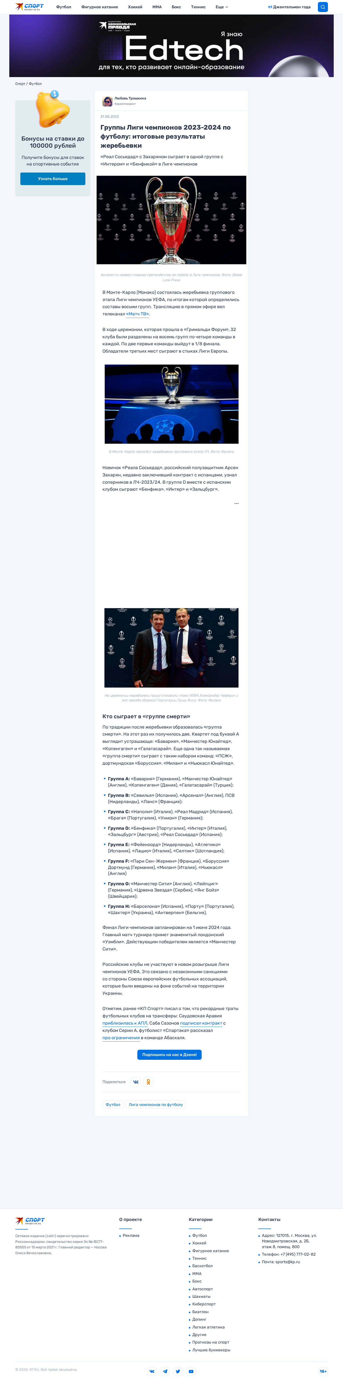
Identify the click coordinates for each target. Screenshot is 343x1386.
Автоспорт (202, 1289)
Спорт (20, 84)
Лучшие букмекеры (211, 1350)
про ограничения (121, 1037)
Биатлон (200, 1311)
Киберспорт (204, 1304)
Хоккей (135, 7)
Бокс (176, 7)
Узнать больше (53, 178)
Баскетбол (202, 1265)
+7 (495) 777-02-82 (298, 1254)
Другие (199, 1334)
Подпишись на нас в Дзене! (169, 1054)
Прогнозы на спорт (210, 1342)
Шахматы (201, 1296)
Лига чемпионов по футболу (156, 1104)
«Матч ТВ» (137, 314)
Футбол (63, 7)
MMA (157, 7)
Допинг (199, 1319)
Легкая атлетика (208, 1327)
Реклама (131, 1235)
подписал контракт (201, 1023)
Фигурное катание (99, 7)
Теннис (198, 7)
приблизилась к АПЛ (124, 1023)
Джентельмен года (292, 7)
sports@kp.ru (287, 1261)
